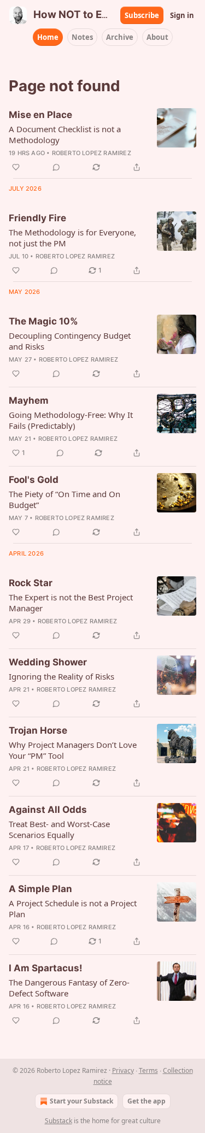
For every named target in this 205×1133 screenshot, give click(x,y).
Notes (82, 37)
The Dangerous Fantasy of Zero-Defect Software (69, 988)
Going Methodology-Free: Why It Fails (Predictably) (71, 420)
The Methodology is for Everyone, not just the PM (72, 238)
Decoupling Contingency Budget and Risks (70, 341)
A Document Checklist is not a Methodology (65, 134)
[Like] (16, 167)
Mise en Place (40, 114)
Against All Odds (48, 809)
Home (47, 37)
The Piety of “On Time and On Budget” (64, 499)
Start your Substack (81, 1101)
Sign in (182, 15)
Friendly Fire (37, 218)
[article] (102, 141)
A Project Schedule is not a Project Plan (73, 908)
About (157, 37)
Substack (58, 1120)
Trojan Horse (38, 730)
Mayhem (29, 400)
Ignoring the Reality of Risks (61, 676)
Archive (119, 37)
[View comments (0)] (56, 167)
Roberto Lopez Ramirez (91, 153)
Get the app (146, 1101)
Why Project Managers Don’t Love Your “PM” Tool (73, 750)
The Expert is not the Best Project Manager (71, 602)
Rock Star (30, 582)
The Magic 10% (43, 321)
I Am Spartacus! (46, 968)
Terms (148, 1070)
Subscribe (142, 15)
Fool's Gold (33, 479)
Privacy (123, 1070)
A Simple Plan (40, 888)
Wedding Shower (48, 662)
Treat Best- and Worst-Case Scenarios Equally (59, 829)
